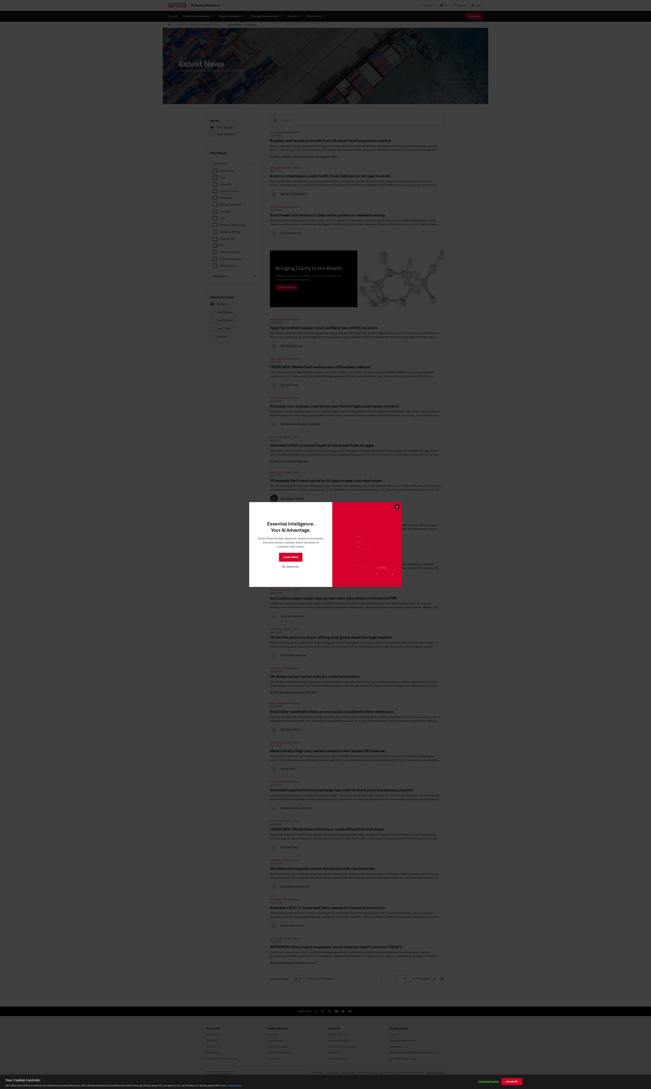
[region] (325, 1082)
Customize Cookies (488, 1081)
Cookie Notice (234, 1085)
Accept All (511, 1081)
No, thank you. (290, 566)
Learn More (290, 557)
